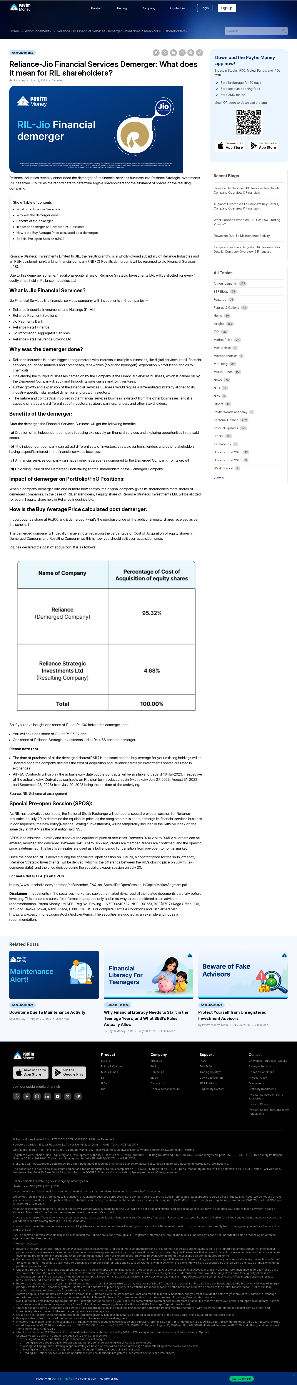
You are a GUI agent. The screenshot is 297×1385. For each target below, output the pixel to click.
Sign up (226, 8)
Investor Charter (259, 1104)
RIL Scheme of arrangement (45, 793)
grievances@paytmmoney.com (68, 1181)
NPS (104, 1089)
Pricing (122, 8)
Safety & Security (260, 1066)
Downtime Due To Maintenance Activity (242, 236)
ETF (103, 1077)
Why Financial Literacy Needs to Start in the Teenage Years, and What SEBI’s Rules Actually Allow (146, 1018)
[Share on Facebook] (156, 52)
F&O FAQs (206, 1066)
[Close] (294, 1375)
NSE (32, 1186)
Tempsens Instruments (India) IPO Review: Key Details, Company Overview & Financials (247, 249)
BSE (39, 1186)
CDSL (56, 1186)
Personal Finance (118, 1005)
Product (96, 8)
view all (219, 478)
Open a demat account (165, 1089)
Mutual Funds (109, 1072)
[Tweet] (164, 52)
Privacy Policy (258, 1077)
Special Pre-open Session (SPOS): (41, 239)
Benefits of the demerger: (35, 221)
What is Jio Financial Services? (38, 209)
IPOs (104, 1083)
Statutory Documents (262, 1089)
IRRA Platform (208, 1083)
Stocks (105, 1060)
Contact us (177, 8)
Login (205, 8)
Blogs (154, 1077)
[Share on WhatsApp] (182, 52)
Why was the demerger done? (38, 215)
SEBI (47, 1186)
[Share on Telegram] (190, 52)
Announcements (38, 31)
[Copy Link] (199, 52)
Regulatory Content (212, 1089)
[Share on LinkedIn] (173, 52)
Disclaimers (256, 1083)
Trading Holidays (210, 1072)
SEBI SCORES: (143, 1168)
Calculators (157, 1083)
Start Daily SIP (241, 1378)
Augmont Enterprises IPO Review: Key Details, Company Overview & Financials (246, 206)
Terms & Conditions (261, 1072)
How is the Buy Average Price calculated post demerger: (57, 232)
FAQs (203, 1060)
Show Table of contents (32, 202)
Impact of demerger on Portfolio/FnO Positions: (50, 227)
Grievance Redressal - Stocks (268, 1060)
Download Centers (212, 1077)
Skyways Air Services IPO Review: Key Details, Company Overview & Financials (247, 190)
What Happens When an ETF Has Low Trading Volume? (247, 222)
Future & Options (111, 1066)
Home (14, 31)
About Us (156, 1060)
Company (148, 8)
